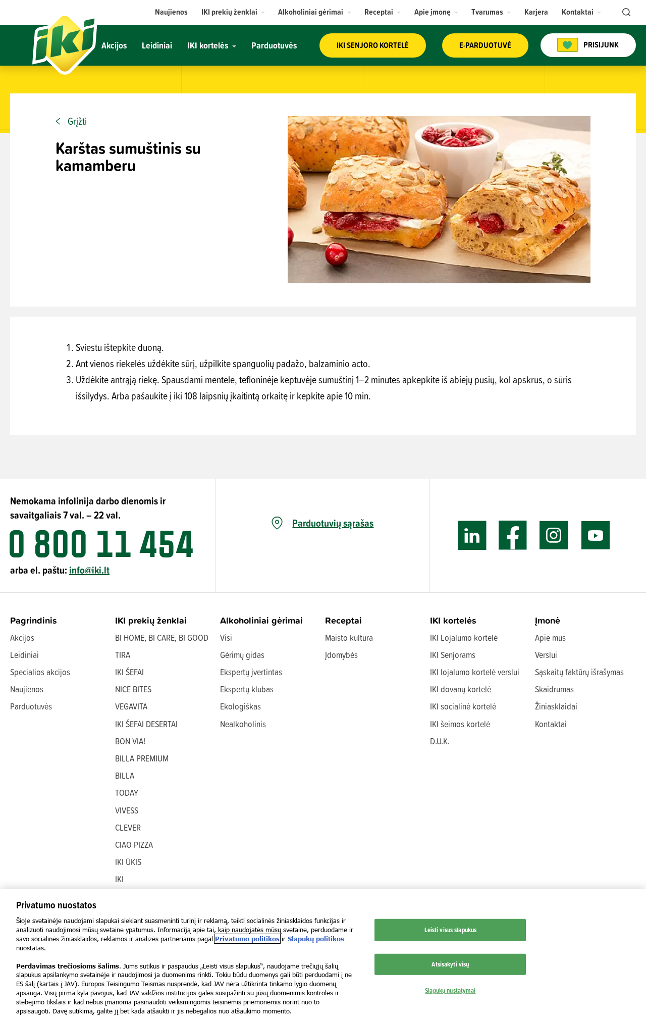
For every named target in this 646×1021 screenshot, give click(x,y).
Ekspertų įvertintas (251, 672)
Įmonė (547, 620)
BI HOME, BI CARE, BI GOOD (161, 637)
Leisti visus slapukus (450, 929)
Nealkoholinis (243, 724)
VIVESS (126, 810)
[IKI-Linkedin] (472, 535)
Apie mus (550, 637)
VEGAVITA (131, 706)
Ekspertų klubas (247, 689)
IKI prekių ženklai (151, 620)
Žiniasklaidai (556, 706)
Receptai (343, 620)
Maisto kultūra (349, 637)
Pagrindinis (33, 620)
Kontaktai (551, 724)
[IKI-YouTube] (595, 535)
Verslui (546, 654)
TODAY (126, 792)
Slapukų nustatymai (450, 989)
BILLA (124, 775)
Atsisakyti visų (450, 963)
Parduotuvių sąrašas (332, 523)
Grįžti (77, 121)
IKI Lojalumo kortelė (464, 637)
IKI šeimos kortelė (460, 724)
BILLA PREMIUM (142, 758)
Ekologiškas (240, 706)
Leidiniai (24, 654)
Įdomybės (341, 654)
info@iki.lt (89, 570)
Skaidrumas (554, 689)
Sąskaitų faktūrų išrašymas (579, 672)
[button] (233, 12)
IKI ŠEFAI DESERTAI (146, 724)
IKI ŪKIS (128, 861)
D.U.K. (440, 741)
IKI (119, 879)
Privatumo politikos (247, 939)
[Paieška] (625, 12)
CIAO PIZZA (134, 844)
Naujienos (26, 689)
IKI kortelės (453, 620)
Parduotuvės (31, 706)
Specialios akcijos (40, 672)
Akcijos (22, 637)
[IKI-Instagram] (554, 535)
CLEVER (128, 827)
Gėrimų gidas (242, 654)
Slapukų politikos (316, 939)
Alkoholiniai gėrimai (261, 620)
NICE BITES (133, 689)
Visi (226, 637)
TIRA (122, 654)
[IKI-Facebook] (513, 535)
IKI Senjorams (452, 654)
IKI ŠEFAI (129, 672)
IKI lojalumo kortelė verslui (474, 672)
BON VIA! (130, 741)
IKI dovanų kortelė (460, 689)
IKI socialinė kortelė (463, 706)
